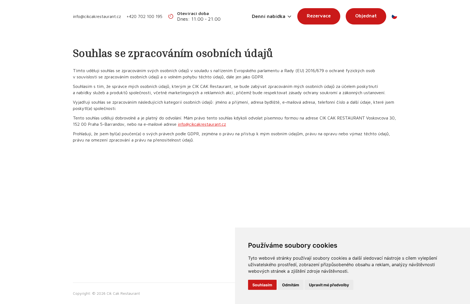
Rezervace (319, 16)
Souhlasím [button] (262, 284)
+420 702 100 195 (144, 16)
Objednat (366, 16)
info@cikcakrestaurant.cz (97, 16)
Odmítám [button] (290, 284)
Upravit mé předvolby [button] (329, 284)
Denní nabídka (268, 16)
